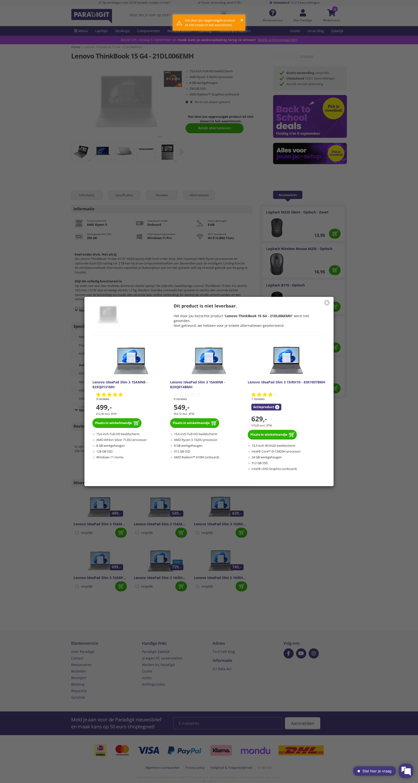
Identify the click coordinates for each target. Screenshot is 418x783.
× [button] (241, 20)
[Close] (327, 303)
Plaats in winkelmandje (113, 423)
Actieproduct (263, 407)
